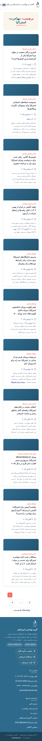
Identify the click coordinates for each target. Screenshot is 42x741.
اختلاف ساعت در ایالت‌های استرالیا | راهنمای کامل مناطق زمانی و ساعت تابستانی (23, 410)
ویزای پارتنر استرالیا (18, 382)
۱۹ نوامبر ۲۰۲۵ (27, 319)
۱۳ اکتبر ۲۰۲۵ (27, 469)
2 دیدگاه (30, 119)
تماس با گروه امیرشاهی (28, 718)
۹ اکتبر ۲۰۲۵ (28, 519)
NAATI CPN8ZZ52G (14, 644)
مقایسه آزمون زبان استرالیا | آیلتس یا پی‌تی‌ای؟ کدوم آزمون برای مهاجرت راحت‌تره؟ (23, 510)
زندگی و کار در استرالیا (29, 49)
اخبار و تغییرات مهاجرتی (29, 153)
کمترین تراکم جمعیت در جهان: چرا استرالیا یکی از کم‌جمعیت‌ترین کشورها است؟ (23, 55)
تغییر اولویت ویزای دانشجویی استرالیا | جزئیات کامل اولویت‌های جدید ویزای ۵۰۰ (24, 310)
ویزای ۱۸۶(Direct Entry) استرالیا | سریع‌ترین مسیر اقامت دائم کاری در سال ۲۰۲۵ (23, 460)
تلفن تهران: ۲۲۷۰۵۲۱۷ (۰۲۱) (26, 676)
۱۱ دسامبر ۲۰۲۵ (26, 114)
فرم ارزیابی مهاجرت (29, 708)
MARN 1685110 (30, 644)
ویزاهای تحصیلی (31, 253)
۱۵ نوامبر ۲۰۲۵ (27, 369)
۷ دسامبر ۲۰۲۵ (27, 219)
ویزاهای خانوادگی (31, 353)
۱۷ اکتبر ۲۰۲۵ (27, 419)
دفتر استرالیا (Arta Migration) (26, 722)
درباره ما (34, 713)
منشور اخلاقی (31, 727)
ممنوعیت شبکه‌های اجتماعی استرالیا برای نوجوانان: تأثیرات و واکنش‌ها (23, 105)
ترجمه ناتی (33, 704)
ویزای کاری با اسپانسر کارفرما (27, 453)
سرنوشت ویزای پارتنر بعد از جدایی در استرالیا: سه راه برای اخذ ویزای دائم (23, 360)
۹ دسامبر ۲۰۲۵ (27, 169)
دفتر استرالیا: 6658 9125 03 (26, 681)
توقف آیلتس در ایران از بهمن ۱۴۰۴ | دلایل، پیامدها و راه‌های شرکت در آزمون (24, 210)
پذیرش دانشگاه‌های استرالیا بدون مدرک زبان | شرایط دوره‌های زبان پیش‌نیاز (24, 260)
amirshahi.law (16, 738)
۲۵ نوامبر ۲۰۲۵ (27, 269)
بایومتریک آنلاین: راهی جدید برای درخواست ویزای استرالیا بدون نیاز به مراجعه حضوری (24, 160)
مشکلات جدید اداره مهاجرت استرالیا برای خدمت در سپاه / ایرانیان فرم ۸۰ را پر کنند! (24, 560)
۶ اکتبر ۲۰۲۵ (28, 569)
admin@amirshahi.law (28, 690)
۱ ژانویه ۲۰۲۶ (28, 64)
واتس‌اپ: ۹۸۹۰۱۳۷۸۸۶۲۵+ (26, 686)
